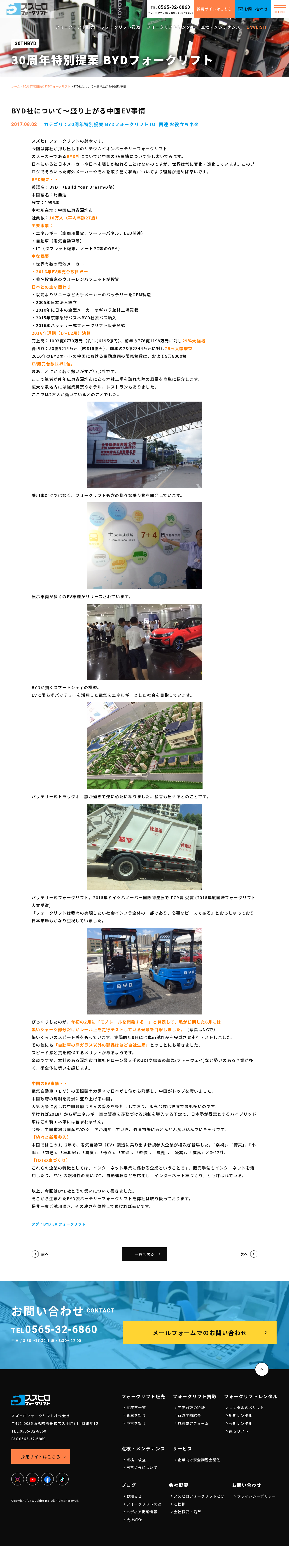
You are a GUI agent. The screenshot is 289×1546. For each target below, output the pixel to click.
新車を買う (136, 1415)
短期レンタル (240, 1415)
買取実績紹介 (189, 1415)
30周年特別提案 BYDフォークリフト (108, 124)
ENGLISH (256, 27)
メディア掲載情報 (141, 1511)
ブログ (128, 1485)
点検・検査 (136, 1459)
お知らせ (134, 1496)
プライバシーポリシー (256, 1496)
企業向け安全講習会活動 (199, 1459)
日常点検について (142, 1467)
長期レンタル (240, 1423)
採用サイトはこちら (214, 9)
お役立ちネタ (184, 124)
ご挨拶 (180, 1504)
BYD (47, 1224)
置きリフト (238, 1431)
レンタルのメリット (246, 1407)
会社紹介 (134, 1519)
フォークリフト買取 (120, 27)
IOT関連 (159, 124)
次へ (244, 1254)
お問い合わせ (256, 9)
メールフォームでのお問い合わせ (199, 1332)
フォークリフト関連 (144, 1504)
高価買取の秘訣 (191, 1407)
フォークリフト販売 (75, 27)
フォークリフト (72, 1224)
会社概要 (178, 1485)
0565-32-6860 (170, 7)
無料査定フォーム (193, 1423)
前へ (45, 1254)
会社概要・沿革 (187, 1511)
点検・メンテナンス (220, 27)
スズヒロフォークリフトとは (199, 1496)
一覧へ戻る (144, 1254)
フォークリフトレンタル (171, 27)
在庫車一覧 (136, 1407)
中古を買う (136, 1423)
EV (55, 1224)
